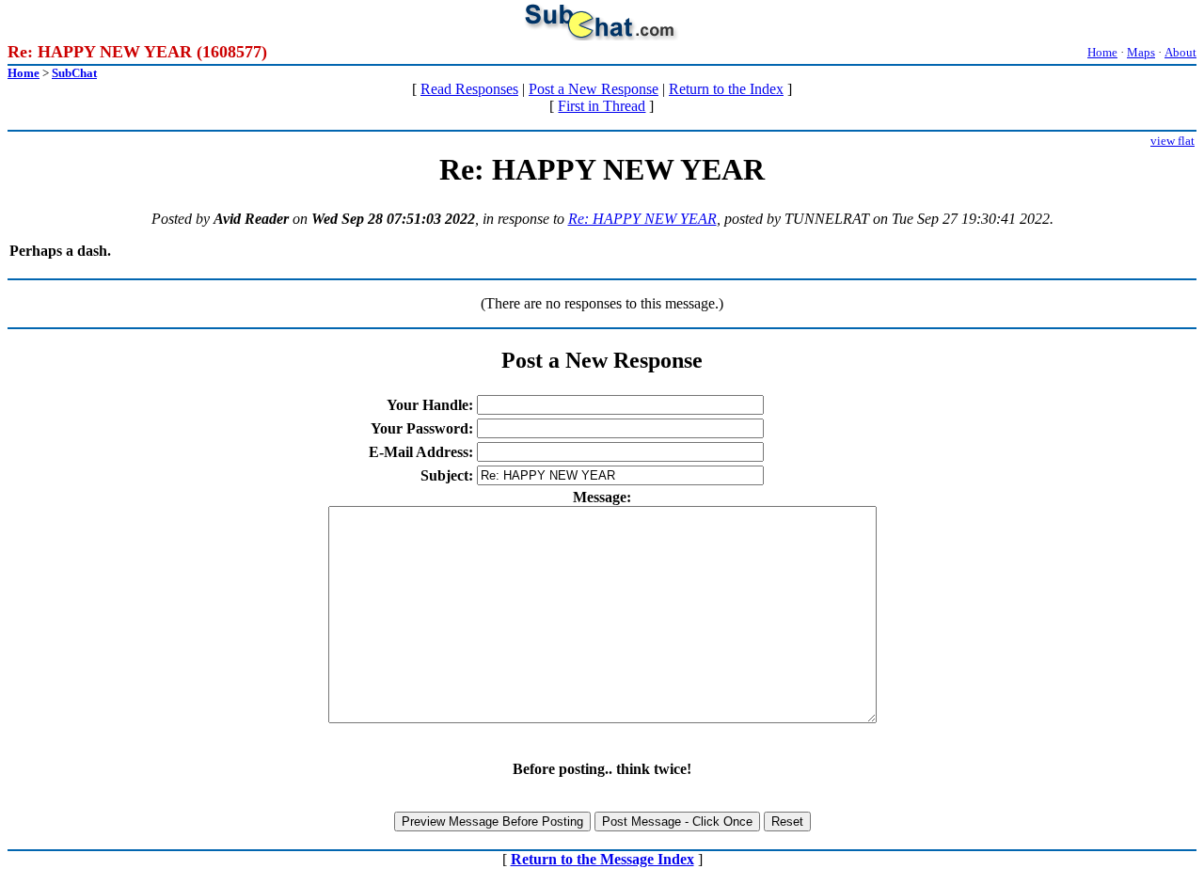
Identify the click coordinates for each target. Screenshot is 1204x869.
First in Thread (601, 106)
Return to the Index (726, 89)
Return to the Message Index (602, 859)
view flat (1172, 141)
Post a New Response (593, 89)
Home (1102, 52)
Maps (1141, 52)
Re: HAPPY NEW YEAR (642, 219)
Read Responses (469, 89)
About (1180, 52)
